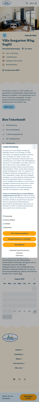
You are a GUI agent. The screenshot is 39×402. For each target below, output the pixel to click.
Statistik (7, 224)
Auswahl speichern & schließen (19, 239)
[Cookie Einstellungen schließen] (34, 146)
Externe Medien (10, 220)
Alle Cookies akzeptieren (19, 233)
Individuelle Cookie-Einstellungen (19, 250)
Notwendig (8, 216)
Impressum (19, 253)
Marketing (8, 227)
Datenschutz (19, 255)
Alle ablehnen (19, 245)
